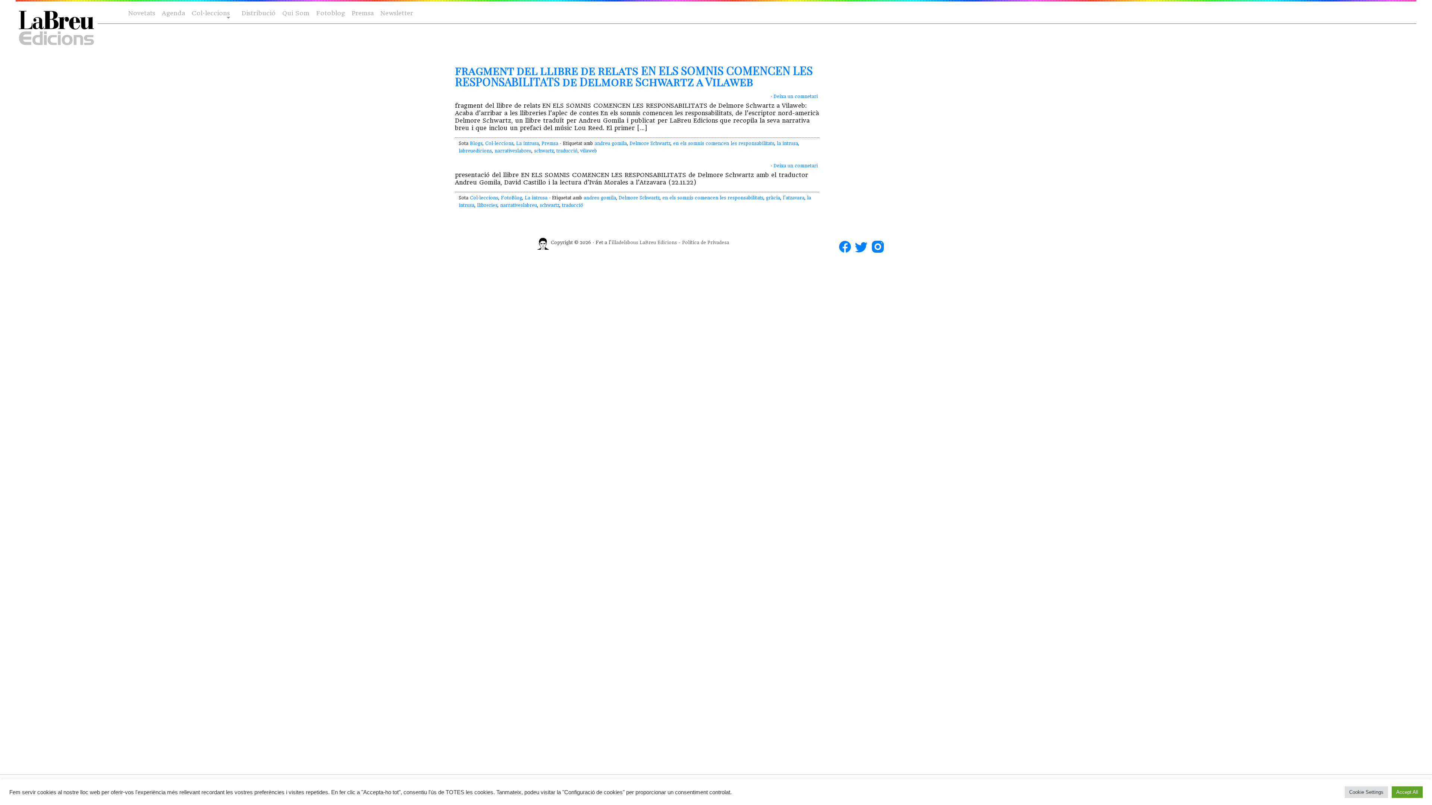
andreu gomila (610, 143)
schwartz (544, 151)
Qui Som (296, 13)
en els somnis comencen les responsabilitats (723, 143)
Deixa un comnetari (795, 96)
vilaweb (588, 151)
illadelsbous (625, 242)
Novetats (141, 13)
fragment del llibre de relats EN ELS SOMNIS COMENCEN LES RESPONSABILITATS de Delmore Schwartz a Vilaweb (634, 76)
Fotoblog (330, 13)
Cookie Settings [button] (1366, 792)
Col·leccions (210, 14)
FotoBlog (511, 198)
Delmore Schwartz (650, 143)
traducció (567, 151)
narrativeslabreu (512, 151)
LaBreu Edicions (658, 242)
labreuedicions (475, 151)
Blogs (476, 143)
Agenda (173, 13)
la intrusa (787, 143)
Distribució (259, 13)
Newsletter (396, 13)
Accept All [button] (1407, 792)
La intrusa (527, 143)
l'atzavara (793, 198)
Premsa (363, 13)
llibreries (487, 205)
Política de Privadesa (705, 242)
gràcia (773, 198)
